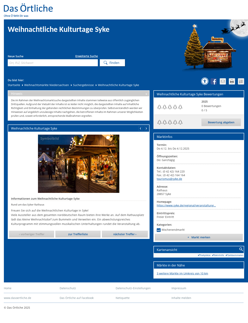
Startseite (14, 85)
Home (7, 288)
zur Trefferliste (78, 234)
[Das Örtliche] (30, 6)
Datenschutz (68, 288)
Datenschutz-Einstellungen (133, 288)
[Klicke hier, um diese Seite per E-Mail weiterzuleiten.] (223, 81)
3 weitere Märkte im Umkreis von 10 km (182, 273)
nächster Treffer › (124, 234)
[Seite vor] (146, 128)
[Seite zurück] (140, 128)
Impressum (178, 288)
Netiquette (123, 298)
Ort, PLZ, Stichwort (24, 56)
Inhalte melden (181, 298)
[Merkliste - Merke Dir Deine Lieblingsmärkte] (241, 81)
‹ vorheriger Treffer (31, 234)
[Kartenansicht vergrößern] (241, 249)
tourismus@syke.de (169, 179)
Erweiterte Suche (86, 56)
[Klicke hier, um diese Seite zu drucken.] (232, 81)
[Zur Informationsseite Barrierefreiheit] (205, 81)
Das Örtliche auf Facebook (77, 298)
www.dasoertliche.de (17, 298)
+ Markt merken (199, 237)
